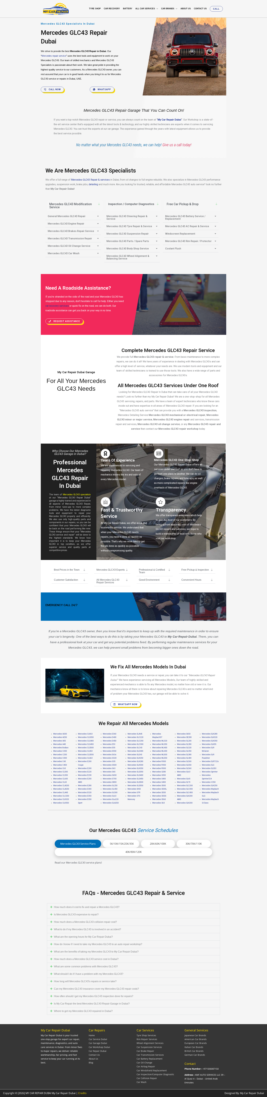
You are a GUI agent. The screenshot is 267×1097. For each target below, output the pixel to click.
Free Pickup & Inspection (195, 569)
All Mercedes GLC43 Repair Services (107, 581)
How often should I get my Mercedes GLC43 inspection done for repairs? (93, 996)
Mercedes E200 (84, 768)
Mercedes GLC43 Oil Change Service (69, 245)
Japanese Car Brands (195, 1035)
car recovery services (57, 305)
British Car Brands (193, 1050)
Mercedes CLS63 (85, 758)
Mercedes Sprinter (210, 772)
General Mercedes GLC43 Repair (66, 216)
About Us (93, 1058)
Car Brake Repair (145, 1050)
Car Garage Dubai (98, 1043)
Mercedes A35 (59, 741)
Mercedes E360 (109, 734)
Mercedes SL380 (184, 755)
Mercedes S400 (159, 779)
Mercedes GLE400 (135, 751)
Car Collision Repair (147, 1078)
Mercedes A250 (60, 737)
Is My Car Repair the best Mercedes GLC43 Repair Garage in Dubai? (92, 1003)
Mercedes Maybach (210, 789)
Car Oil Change (144, 1062)
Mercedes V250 (209, 782)
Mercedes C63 (59, 768)
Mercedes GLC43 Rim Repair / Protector (188, 241)
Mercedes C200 (60, 751)
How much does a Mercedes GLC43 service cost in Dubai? (86, 959)
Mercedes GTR (134, 792)
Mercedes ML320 (159, 741)
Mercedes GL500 (110, 792)
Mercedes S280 (159, 772)
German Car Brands (194, 1054)
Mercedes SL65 (183, 779)
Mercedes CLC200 (61, 796)
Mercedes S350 (159, 775)
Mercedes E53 (109, 744)
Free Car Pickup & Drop (183, 204)
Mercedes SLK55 (209, 744)
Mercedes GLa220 (111, 799)
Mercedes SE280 (184, 737)
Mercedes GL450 (110, 789)
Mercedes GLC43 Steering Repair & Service (126, 217)
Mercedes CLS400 (86, 741)
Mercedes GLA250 (111, 803)
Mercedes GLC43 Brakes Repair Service (71, 231)
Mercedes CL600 (60, 779)
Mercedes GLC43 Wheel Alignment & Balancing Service (127, 257)
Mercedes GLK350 (135, 768)
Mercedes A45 (59, 744)
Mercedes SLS (208, 765)
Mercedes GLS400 (135, 775)
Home (92, 1035)
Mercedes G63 (109, 768)
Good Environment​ (149, 580)
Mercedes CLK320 (61, 799)
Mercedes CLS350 (86, 737)
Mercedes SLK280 (209, 734)
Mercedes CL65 (60, 782)
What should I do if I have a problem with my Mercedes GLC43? (88, 974)
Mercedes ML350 (159, 744)
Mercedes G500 (110, 765)
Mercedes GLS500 (135, 782)
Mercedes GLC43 (135, 748)
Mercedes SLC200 (185, 785)
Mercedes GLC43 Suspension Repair (127, 233)
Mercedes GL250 (110, 785)
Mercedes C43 (59, 761)
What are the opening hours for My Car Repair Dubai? (83, 936)
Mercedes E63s (109, 755)
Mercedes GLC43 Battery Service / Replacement (185, 217)
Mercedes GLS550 (135, 785)
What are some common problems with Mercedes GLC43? (86, 966)
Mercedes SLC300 (185, 789)
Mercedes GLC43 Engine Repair (66, 223)
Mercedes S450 (159, 782)
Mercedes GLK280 (135, 761)
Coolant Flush (173, 248)
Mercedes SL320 (184, 748)
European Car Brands (195, 1043)
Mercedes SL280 (184, 744)
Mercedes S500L (159, 789)
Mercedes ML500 (159, 755)
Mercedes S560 (159, 799)
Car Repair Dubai (97, 1050)
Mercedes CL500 (60, 772)
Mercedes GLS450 (135, 779)
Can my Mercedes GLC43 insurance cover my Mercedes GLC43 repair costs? (96, 988)
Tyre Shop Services (146, 1035)
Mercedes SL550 (184, 765)
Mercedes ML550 (159, 758)
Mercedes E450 (109, 741)
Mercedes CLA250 (61, 789)
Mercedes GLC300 (135, 744)
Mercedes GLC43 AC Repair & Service (187, 226)
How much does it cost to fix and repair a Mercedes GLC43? (86, 907)
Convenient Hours (191, 580)
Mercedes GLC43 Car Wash (63, 253)
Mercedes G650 (110, 775)
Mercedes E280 (84, 785)
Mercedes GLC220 (135, 737)
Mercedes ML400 (159, 748)
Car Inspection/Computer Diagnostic (155, 1074)
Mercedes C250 (60, 755)
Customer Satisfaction (66, 580)
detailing (94, 184)
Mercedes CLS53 (85, 751)
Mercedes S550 (159, 792)
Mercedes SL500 (184, 761)
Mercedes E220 (84, 772)
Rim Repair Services (147, 1039)
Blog (91, 1062)
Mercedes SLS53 (209, 768)
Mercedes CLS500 (86, 748)
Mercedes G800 (110, 782)
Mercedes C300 (60, 758)
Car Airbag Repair (146, 1066)
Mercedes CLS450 (86, 744)
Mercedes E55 (109, 748)
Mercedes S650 (184, 734)
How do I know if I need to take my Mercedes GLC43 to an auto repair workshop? (98, 944)
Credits (82, 1093)
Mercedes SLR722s (210, 761)
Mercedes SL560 (184, 768)
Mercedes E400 (109, 737)
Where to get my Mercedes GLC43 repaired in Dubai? (83, 1011)
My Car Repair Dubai (169, 119)
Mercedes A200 (60, 734)
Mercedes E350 (84, 796)
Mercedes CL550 (60, 775)
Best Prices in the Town (67, 569)
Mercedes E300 (84, 789)
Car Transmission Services (150, 1054)
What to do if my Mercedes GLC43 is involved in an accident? (87, 929)
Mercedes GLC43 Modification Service (70, 205)
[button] (216, 9)
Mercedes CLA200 (61, 785)
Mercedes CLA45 (60, 792)
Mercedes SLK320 (209, 737)
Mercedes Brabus (60, 748)
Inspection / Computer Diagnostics (131, 204)
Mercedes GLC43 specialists (77, 494)
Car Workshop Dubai (99, 1047)
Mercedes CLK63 (85, 734)
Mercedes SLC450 (185, 792)
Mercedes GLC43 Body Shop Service (127, 248)
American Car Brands (195, 1039)
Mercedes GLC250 (135, 741)
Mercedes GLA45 (135, 734)
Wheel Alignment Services (150, 1043)
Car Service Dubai (98, 1039)
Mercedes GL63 (109, 796)
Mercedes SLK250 (209, 785)
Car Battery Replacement (149, 1058)
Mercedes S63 (158, 803)
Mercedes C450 (60, 765)
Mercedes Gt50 (134, 789)
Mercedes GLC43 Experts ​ (110, 569)
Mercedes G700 (110, 779)
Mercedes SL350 (184, 751)
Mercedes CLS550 (86, 755)
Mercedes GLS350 (135, 772)
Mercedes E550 (109, 751)
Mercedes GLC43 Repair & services (90, 179)
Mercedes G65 (109, 772)
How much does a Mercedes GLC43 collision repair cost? (85, 922)
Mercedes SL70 (183, 782)
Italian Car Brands (193, 1047)
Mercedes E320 (84, 792)
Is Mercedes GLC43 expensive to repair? (76, 914)
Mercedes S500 (159, 785)
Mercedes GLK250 (135, 758)
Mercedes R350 (159, 765)
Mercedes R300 (159, 761)
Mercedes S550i (159, 796)
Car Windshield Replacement (152, 1070)
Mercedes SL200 (184, 741)
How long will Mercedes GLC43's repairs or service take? (85, 981)
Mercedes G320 (110, 758)
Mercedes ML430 (159, 751)
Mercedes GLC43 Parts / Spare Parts (127, 241)
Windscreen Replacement (180, 233)
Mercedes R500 (159, 768)
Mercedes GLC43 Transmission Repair (70, 238)
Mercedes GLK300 (135, 765)
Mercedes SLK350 (209, 741)
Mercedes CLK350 (61, 803)
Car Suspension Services (149, 1047)
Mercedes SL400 (184, 758)
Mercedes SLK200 (185, 803)
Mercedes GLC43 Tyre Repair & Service (129, 226)
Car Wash (141, 1082)
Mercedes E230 (84, 775)
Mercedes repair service (54, 56)
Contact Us (94, 1054)
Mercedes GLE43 (135, 755)
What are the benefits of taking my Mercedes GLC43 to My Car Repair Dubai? (96, 951)
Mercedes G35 (109, 761)
